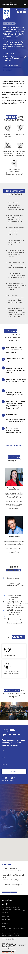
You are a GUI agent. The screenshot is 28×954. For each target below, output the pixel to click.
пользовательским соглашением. (8, 952)
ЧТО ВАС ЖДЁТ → (8, 70)
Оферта (3, 926)
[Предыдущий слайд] (1, 711)
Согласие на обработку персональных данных (13, 933)
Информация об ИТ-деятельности (10, 935)
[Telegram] (3, 904)
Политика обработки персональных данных (13, 928)
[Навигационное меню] (25, 4)
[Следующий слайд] (27, 711)
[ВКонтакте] (6, 904)
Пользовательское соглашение (9, 930)
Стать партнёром (6, 919)
